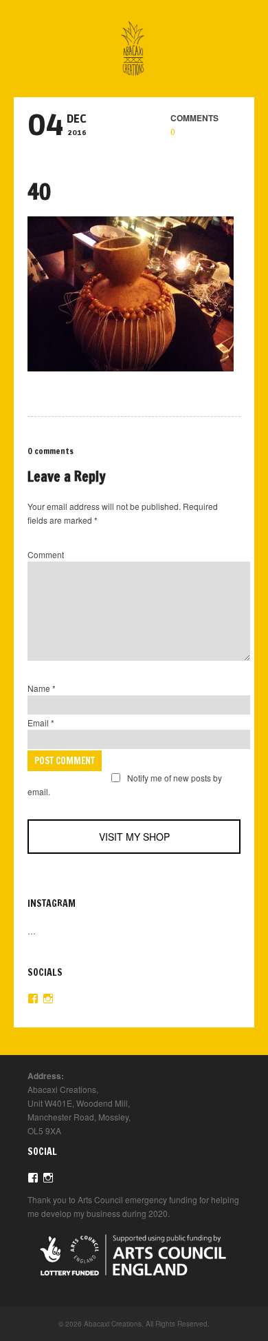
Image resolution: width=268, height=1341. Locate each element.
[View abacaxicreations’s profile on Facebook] (32, 998)
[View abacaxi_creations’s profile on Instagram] (48, 998)
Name (41, 688)
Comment (45, 554)
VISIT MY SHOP (134, 836)
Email (40, 722)
